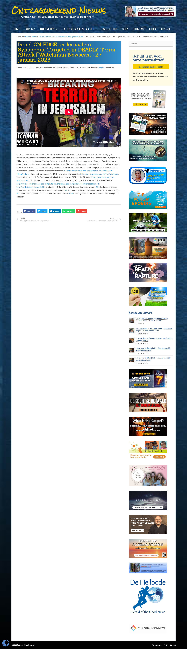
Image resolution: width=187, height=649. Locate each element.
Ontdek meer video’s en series (78, 29)
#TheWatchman (23, 174)
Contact (165, 29)
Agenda (152, 29)
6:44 (71, 193)
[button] (29, 211)
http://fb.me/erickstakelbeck (57, 183)
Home (17, 29)
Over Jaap (30, 29)
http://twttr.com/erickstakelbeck (31, 183)
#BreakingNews (93, 170)
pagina (101, 67)
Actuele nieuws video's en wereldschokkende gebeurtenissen (61, 36)
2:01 (98, 187)
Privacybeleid (156, 645)
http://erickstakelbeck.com (28, 187)
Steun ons (138, 29)
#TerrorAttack (106, 170)
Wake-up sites (109, 29)
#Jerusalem (75, 170)
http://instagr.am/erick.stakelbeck (84, 183)
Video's (34, 36)
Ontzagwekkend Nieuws (58, 10)
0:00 (42, 187)
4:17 (18, 193)
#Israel (67, 170)
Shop (125, 29)
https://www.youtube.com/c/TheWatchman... (99, 174)
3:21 (65, 190)
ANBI (165, 645)
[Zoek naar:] (151, 43)
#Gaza (83, 170)
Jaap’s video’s (47, 29)
